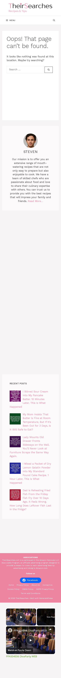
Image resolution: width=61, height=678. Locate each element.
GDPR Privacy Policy (45, 589)
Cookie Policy (13, 589)
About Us (36, 585)
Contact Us (47, 585)
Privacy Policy (23, 585)
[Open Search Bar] (54, 20)
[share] (50, 629)
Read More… (35, 201)
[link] (10, 630)
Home (11, 585)
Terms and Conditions (30, 593)
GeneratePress (46, 598)
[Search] (49, 70)
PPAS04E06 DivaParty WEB (30, 630)
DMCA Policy (27, 589)
